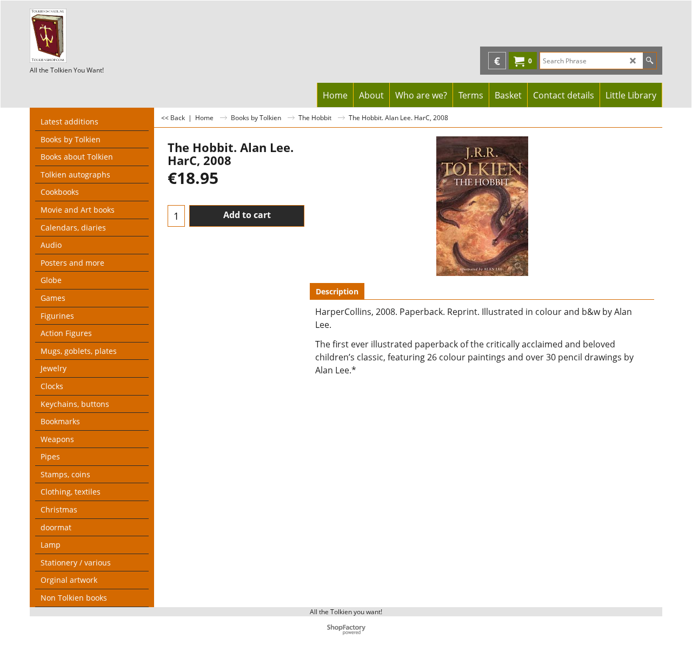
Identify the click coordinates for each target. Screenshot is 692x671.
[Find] (649, 60)
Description (337, 291)
